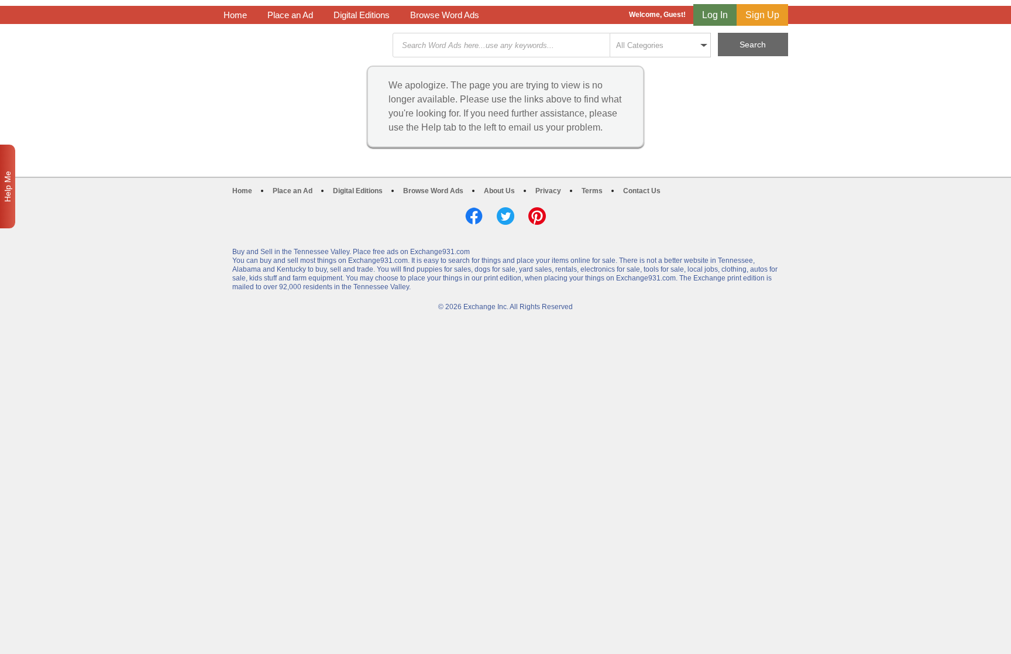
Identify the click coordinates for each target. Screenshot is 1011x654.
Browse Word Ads (444, 15)
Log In (715, 15)
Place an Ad (290, 15)
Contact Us (642, 191)
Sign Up (762, 15)
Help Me (7, 186)
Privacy (548, 191)
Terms (592, 191)
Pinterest (537, 216)
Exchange (306, 45)
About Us (499, 191)
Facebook (474, 216)
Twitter (505, 216)
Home (235, 15)
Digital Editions (361, 15)
